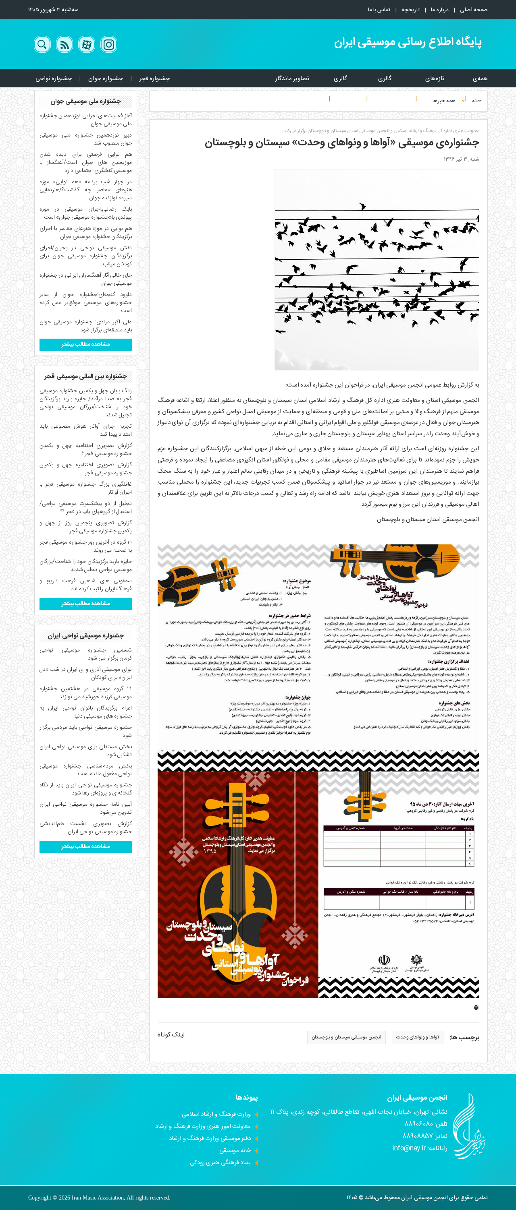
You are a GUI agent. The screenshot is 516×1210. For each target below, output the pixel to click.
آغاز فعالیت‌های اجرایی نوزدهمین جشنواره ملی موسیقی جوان (86, 120)
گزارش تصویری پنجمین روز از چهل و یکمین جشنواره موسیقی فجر (86, 527)
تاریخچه (411, 10)
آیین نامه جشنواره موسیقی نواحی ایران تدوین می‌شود (86, 808)
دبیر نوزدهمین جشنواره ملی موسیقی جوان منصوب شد (86, 139)
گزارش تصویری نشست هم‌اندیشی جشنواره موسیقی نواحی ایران (86, 828)
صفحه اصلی (474, 10)
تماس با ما (379, 10)
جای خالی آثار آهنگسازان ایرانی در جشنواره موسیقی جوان (86, 279)
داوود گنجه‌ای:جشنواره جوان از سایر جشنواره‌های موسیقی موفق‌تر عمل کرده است (86, 303)
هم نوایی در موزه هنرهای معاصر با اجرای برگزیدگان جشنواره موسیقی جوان (86, 233)
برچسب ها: (464, 1038)
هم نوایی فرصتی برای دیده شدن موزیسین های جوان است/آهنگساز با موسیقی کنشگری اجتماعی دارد (86, 163)
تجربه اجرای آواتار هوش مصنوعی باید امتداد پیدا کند (86, 430)
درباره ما (439, 10)
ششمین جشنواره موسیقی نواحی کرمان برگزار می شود (86, 654)
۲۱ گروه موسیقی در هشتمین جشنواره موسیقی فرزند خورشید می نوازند (86, 693)
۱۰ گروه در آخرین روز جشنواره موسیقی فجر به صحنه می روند (86, 546)
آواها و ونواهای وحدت (417, 1037)
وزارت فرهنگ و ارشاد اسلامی (216, 1114)
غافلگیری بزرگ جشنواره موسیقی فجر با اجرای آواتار (86, 488)
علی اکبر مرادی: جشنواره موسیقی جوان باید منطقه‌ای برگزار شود (86, 326)
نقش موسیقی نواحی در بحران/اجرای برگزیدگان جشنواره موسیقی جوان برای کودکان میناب (86, 256)
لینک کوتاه (171, 1035)
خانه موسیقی (235, 1151)
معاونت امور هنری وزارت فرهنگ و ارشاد (203, 1126)
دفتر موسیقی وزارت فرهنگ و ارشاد (210, 1138)
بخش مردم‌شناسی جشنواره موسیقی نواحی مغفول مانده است (86, 770)
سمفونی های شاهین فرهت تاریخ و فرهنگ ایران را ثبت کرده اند (86, 585)
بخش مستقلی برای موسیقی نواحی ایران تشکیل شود (86, 751)
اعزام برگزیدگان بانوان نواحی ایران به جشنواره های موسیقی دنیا (86, 712)
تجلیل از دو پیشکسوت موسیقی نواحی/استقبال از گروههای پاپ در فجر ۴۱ (86, 508)
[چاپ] (476, 1009)
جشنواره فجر (154, 79)
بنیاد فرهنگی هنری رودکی (220, 1163)
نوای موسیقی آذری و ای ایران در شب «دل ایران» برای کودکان (86, 674)
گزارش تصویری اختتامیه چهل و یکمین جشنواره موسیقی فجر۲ (86, 450)
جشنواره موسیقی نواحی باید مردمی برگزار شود (86, 731)
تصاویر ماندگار (292, 79)
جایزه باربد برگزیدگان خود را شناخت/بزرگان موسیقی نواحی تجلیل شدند (86, 566)
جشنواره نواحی (53, 79)
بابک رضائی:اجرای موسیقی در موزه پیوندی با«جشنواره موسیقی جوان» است (86, 213)
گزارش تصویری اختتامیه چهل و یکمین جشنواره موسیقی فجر (86, 469)
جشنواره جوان (105, 79)
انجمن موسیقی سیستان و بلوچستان (346, 1037)
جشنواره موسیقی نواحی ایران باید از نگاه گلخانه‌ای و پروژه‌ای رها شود (86, 789)
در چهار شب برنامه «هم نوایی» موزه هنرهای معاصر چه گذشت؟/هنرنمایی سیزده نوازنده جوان (86, 190)
